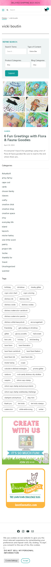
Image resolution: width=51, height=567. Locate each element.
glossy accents (21, 334)
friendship (8, 328)
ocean (23, 363)
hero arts (7, 339)
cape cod (6, 182)
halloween (37, 334)
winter (41, 409)
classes (5, 195)
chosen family (8, 191)
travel (4, 262)
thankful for (7, 257)
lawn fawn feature (33, 351)
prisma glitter (38, 369)
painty (5, 244)
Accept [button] (25, 560)
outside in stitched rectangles (15, 369)
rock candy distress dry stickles (29, 374)
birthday (7, 287)
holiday (20, 339)
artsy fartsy (7, 178)
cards (7, 131)
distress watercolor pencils (15, 316)
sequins (7, 380)
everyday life (8, 222)
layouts (5, 231)
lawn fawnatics (24, 345)
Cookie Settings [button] (11, 560)
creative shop (8, 209)
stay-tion (30, 398)
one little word (9, 240)
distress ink (8, 299)
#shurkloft (6, 173)
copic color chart (10, 293)
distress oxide (9, 305)
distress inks (24, 299)
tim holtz (21, 403)
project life (7, 248)
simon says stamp (24, 380)
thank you (8, 403)
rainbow (7, 374)
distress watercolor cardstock (15, 310)
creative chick (8, 204)
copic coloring (28, 293)
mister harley (8, 235)
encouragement (36, 322)
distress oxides (28, 305)
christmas (21, 287)
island (4, 226)
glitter (6, 334)
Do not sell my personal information (19, 551)
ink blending (34, 339)
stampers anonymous (12, 398)
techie (5, 253)
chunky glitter (36, 287)
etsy (4, 218)
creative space (8, 213)
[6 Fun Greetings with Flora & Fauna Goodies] (25, 104)
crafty (4, 200)
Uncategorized (8, 266)
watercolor (8, 409)
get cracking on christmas (28, 328)
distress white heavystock (14, 322)
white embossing (25, 409)
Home (4, 18)
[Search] (7, 10)
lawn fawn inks (27, 357)
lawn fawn (8, 345)
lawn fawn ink (9, 357)
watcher (5, 271)
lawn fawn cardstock (12, 351)
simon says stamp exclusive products (18, 386)
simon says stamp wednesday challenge (20, 392)
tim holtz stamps (37, 403)
